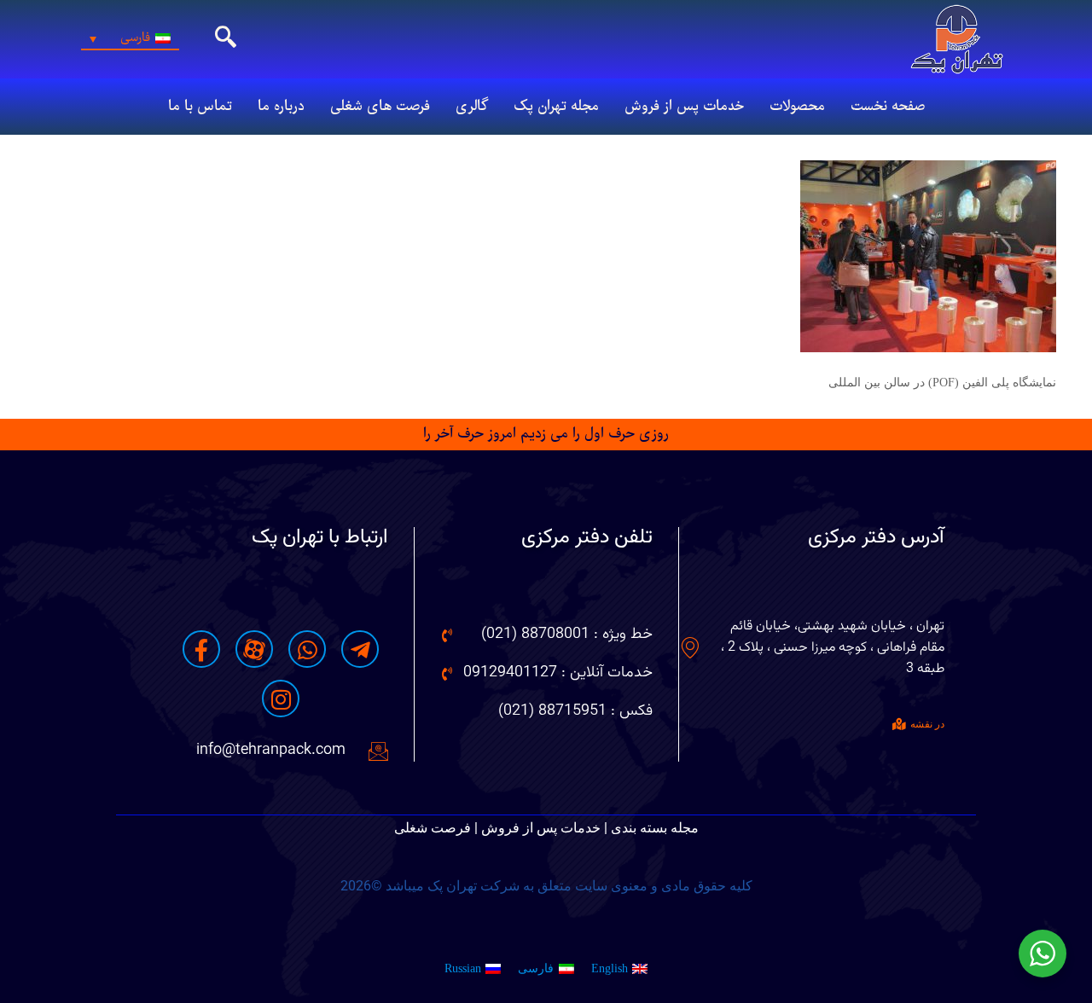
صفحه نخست (888, 107)
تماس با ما (200, 107)
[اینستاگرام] (280, 698)
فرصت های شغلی (380, 107)
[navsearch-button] (226, 39)
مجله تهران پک (556, 107)
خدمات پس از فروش (684, 107)
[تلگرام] (360, 649)
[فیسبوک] (201, 649)
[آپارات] (254, 649)
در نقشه (927, 724)
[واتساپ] (307, 649)
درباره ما (281, 107)
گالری (472, 107)
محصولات (797, 107)
